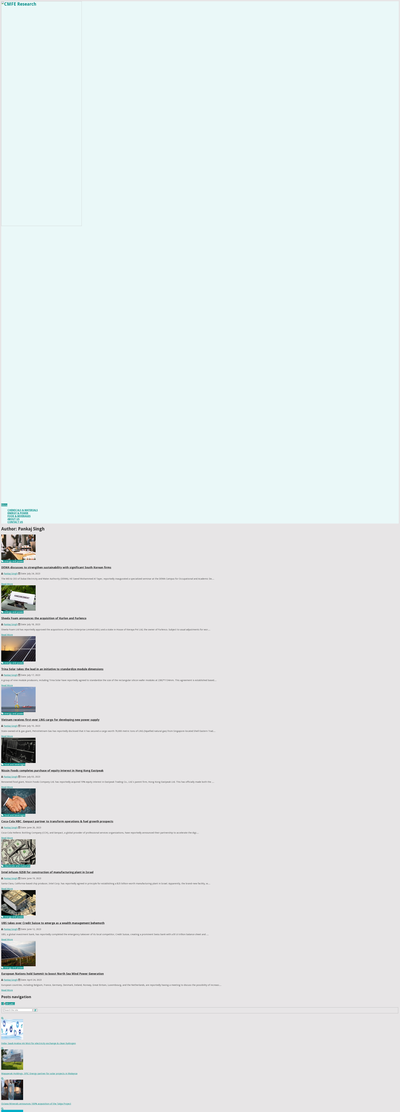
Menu (4, 505)
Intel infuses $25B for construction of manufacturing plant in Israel (47, 872)
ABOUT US (14, 519)
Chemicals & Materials (23, 510)
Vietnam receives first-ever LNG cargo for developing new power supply (50, 719)
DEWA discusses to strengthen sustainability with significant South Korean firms (56, 567)
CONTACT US (15, 522)
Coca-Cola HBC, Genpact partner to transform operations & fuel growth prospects (57, 821)
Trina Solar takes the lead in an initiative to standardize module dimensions (52, 669)
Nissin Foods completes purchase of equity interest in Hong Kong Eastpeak (52, 770)
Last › (12, 1003)
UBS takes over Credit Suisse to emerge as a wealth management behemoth (53, 923)
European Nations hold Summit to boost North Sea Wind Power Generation (52, 973)
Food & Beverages (19, 516)
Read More (7, 584)
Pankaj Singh (11, 573)
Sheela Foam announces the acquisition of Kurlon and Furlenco (43, 618)
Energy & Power (18, 513)
